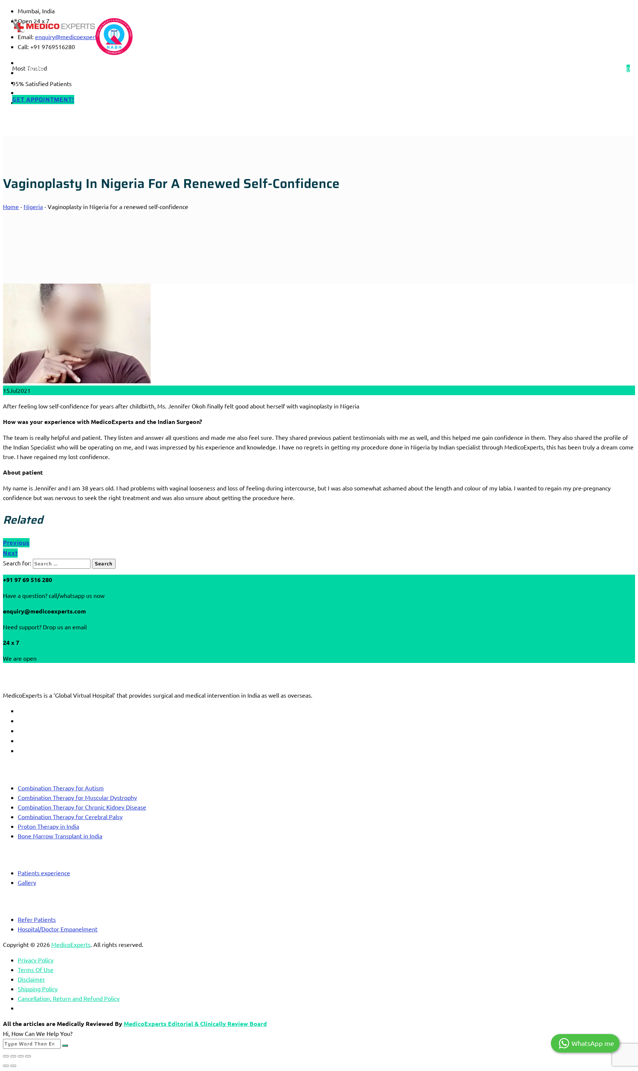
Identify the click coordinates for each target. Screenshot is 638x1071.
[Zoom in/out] (6, 1056)
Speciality (121, 68)
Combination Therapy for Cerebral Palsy (70, 816)
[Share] (21, 1056)
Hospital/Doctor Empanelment (57, 929)
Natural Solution (318, 68)
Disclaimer (31, 979)
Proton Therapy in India (48, 826)
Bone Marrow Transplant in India (60, 835)
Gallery (27, 882)
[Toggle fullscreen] (13, 1056)
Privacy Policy (36, 960)
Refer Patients (37, 919)
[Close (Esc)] (28, 1056)
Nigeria (33, 206)
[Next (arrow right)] (13, 1066)
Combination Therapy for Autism (61, 787)
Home (35, 68)
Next (10, 553)
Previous (16, 542)
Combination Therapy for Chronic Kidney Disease (82, 807)
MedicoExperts (70, 944)
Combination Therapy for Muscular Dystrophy (77, 797)
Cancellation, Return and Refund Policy (69, 998)
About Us (75, 68)
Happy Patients (207, 68)
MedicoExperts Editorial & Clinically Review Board (195, 1023)
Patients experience (44, 872)
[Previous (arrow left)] (6, 1066)
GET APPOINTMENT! (43, 99)
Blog (160, 68)
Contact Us (262, 68)
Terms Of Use (36, 969)
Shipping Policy (38, 988)
